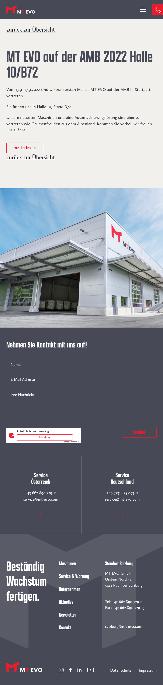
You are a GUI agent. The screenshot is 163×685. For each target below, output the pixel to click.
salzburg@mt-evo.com (123, 626)
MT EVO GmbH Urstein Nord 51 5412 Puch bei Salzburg (124, 579)
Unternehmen (69, 589)
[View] (40, 516)
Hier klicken (45, 437)
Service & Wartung (74, 576)
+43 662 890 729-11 (40, 492)
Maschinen (67, 563)
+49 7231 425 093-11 (122, 492)
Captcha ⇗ (71, 441)
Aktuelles (66, 602)
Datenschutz (120, 670)
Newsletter (67, 614)
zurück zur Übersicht (30, 29)
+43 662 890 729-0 (127, 601)
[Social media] (61, 669)
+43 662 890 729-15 (129, 607)
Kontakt (65, 627)
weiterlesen (25, 148)
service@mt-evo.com (40, 499)
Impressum (148, 670)
